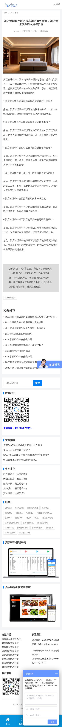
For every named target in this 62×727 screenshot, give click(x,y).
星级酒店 (45, 508)
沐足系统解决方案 (10, 655)
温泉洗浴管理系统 (10, 651)
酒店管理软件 (10, 298)
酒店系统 (49, 528)
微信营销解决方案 (10, 667)
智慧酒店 (8, 513)
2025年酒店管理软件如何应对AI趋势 (23, 368)
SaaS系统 (19, 508)
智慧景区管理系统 (10, 647)
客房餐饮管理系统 (10, 643)
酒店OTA (8, 518)
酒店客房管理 (47, 518)
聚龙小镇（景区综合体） (15, 483)
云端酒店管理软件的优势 (17, 350)
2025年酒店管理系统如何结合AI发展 (23, 362)
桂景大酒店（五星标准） (15, 474)
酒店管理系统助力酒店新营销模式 (20, 460)
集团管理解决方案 (10, 659)
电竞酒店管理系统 (44, 513)
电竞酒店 (30, 513)
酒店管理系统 (22, 528)
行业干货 (14, 13)
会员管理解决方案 (10, 663)
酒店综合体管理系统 (11, 639)
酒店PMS (19, 518)
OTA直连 (8, 508)
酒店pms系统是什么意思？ (16, 450)
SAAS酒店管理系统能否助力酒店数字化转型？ (26, 455)
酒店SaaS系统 (32, 518)
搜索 (37, 383)
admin (17, 31)
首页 (5, 13)
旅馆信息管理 (32, 508)
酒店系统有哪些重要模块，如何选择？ (24, 345)
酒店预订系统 (24, 533)
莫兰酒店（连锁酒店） (14, 493)
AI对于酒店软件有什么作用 (18, 339)
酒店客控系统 (28, 523)
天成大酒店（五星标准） (15, 478)
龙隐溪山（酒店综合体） (15, 488)
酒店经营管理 (10, 533)
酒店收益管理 (42, 523)
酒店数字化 (9, 528)
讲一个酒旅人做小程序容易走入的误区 (24, 322)
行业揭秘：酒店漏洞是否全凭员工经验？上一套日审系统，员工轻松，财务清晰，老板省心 (31, 318)
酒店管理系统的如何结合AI (18, 333)
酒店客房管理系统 (12, 523)
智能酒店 (19, 513)
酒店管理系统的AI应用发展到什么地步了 (25, 328)
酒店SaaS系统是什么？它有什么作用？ (23, 445)
